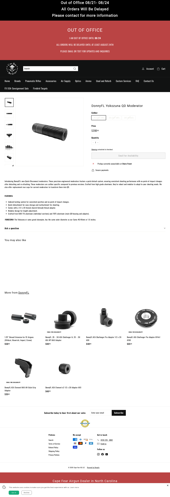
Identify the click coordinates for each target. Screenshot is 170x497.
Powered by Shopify (93, 467)
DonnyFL (23, 292)
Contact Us (149, 81)
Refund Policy (53, 447)
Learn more (74, 487)
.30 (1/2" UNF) (113, 117)
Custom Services (123, 81)
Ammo (88, 81)
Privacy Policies (54, 455)
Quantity (95, 137)
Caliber (94, 112)
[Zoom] (50, 132)
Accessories (51, 81)
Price (93, 125)
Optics (78, 81)
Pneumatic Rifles (33, 81)
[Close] (168, 485)
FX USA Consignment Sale (16, 88)
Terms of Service (54, 443)
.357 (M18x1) (129, 117)
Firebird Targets (40, 88)
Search (51, 440)
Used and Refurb (103, 81)
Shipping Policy (54, 451)
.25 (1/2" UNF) (98, 117)
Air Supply (66, 81)
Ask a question (12, 228)
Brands (17, 81)
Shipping (94, 149)
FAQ (137, 81)
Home (7, 81)
